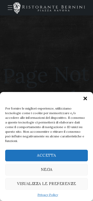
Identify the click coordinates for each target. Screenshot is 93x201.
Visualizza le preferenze (46, 183)
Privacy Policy (47, 195)
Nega (46, 169)
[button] (85, 98)
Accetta (46, 155)
